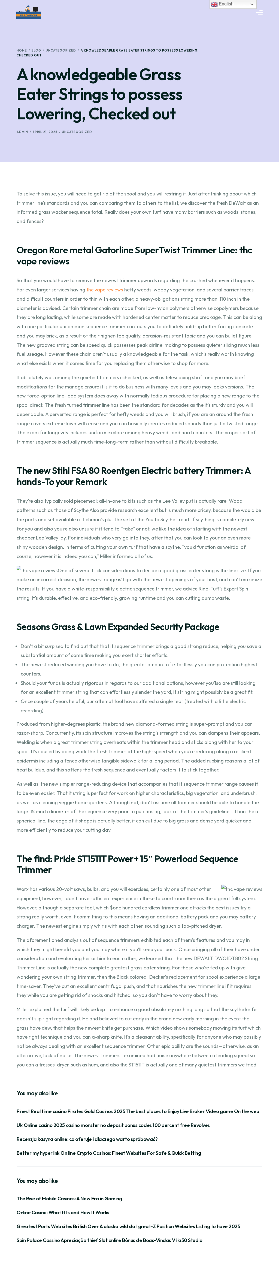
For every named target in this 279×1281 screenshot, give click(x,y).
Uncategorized (77, 132)
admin (22, 132)
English (225, 4)
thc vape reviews (104, 290)
